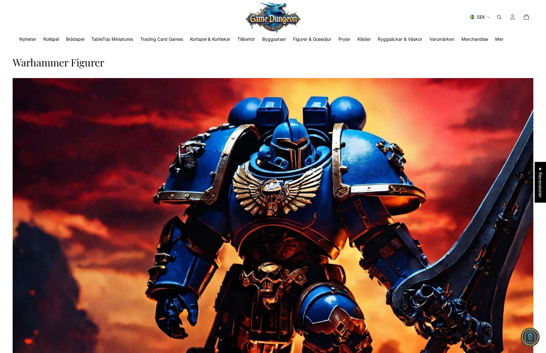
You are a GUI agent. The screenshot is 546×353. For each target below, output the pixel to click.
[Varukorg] (526, 17)
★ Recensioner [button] (540, 182)
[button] (530, 337)
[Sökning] (499, 17)
